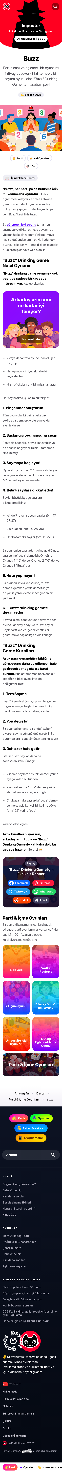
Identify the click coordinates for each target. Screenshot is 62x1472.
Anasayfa (22, 1093)
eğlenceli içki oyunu (21, 224)
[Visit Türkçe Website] (22, 1341)
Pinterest (46, 882)
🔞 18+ (30, 166)
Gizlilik (7, 1428)
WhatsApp (46, 891)
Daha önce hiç (12, 1190)
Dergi (40, 1093)
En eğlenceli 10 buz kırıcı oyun (22, 1299)
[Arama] (55, 6)
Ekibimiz (8, 1406)
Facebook (21, 882)
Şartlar (7, 1420)
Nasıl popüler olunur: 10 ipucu (22, 1287)
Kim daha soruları (14, 1196)
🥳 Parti (17, 158)
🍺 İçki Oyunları (39, 158)
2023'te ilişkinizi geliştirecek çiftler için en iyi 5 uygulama (30, 1313)
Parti (7, 1176)
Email (43, 900)
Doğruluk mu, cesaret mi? (19, 1184)
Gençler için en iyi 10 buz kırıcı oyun (26, 1321)
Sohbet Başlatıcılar (22, 1279)
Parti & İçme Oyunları (24, 1099)
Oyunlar (10, 1228)
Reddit (24, 900)
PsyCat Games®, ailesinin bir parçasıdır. (30, 1450)
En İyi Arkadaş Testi (16, 1236)
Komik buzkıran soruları (18, 1305)
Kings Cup (9, 1214)
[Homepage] (6, 6)
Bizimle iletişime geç (16, 1398)
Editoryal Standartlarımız (18, 1413)
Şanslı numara (12, 1248)
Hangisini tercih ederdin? (19, 1208)
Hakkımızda (10, 1391)
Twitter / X (21, 891)
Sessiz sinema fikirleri (17, 1202)
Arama (11, 1155)
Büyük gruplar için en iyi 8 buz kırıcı (26, 1293)
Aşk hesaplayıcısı (14, 1266)
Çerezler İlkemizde (14, 1435)
